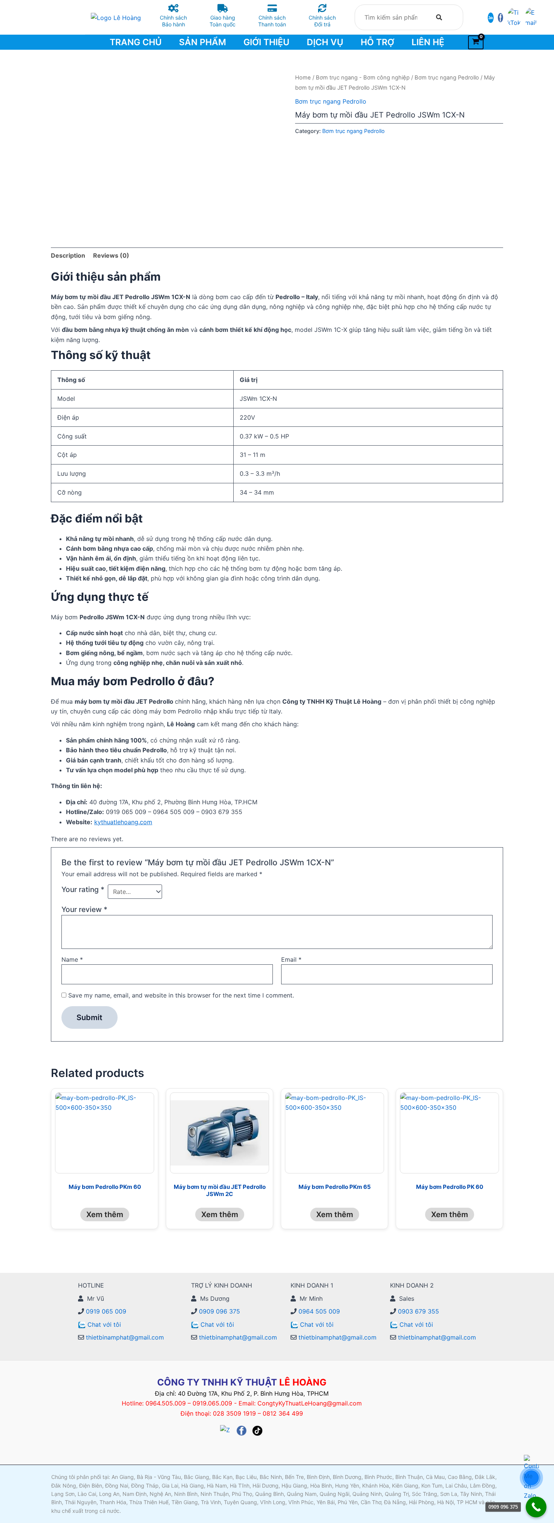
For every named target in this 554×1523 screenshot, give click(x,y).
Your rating (82, 889)
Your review (84, 909)
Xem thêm (104, 1214)
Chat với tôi (104, 1324)
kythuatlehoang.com (123, 822)
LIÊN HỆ (428, 42)
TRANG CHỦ (136, 42)
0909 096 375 (218, 1311)
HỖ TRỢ (377, 42)
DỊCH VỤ (325, 42)
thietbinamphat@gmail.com (124, 1337)
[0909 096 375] (536, 1507)
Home (303, 77)
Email (291, 959)
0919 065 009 (105, 1311)
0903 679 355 (417, 1311)
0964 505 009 (318, 1311)
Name (72, 959)
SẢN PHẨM (202, 42)
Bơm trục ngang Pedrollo (447, 77)
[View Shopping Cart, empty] (476, 42)
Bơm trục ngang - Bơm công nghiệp (363, 77)
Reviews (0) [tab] (111, 255)
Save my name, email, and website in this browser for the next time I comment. (181, 995)
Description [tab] (68, 255)
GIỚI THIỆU (266, 42)
